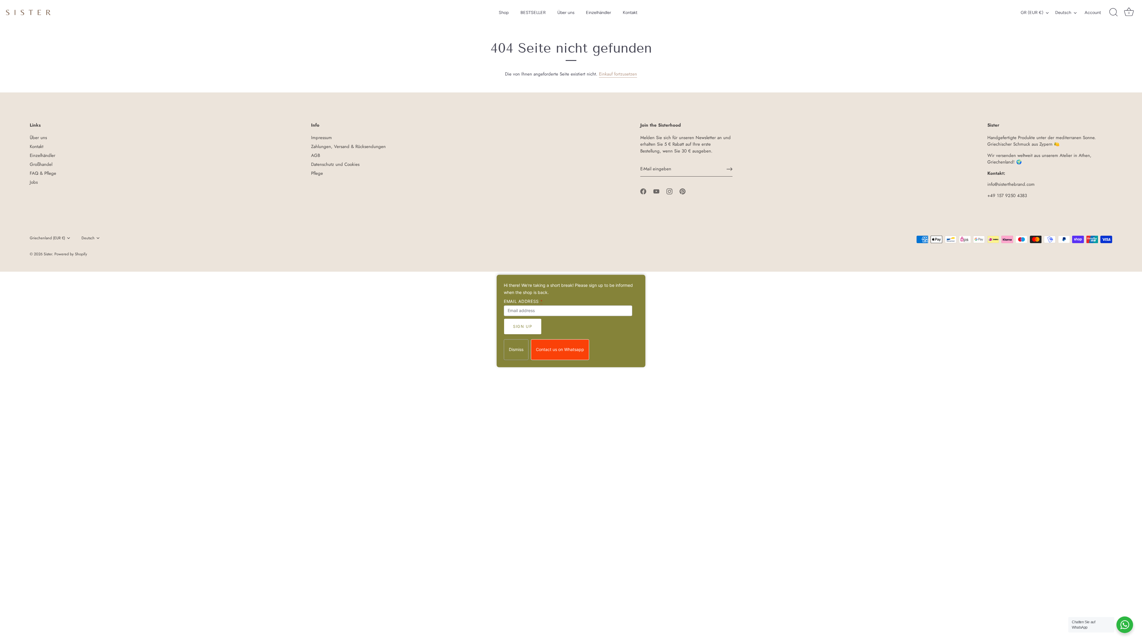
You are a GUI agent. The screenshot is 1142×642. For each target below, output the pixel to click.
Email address (523, 301)
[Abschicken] (729, 169)
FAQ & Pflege (43, 173)
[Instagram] (669, 191)
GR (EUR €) (1032, 12)
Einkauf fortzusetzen (618, 74)
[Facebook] (643, 191)
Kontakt (630, 12)
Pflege (317, 173)
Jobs (34, 182)
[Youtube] (656, 191)
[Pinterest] (682, 191)
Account (1093, 12)
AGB (315, 155)
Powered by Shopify (70, 254)
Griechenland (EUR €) (47, 238)
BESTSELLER (533, 12)
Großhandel (41, 164)
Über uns (566, 12)
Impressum (321, 137)
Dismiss (516, 349)
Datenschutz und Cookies (335, 164)
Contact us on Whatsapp (560, 349)
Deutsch (1063, 12)
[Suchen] (1113, 12)
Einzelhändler (598, 12)
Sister (48, 254)
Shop (504, 12)
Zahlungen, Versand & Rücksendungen (348, 146)
